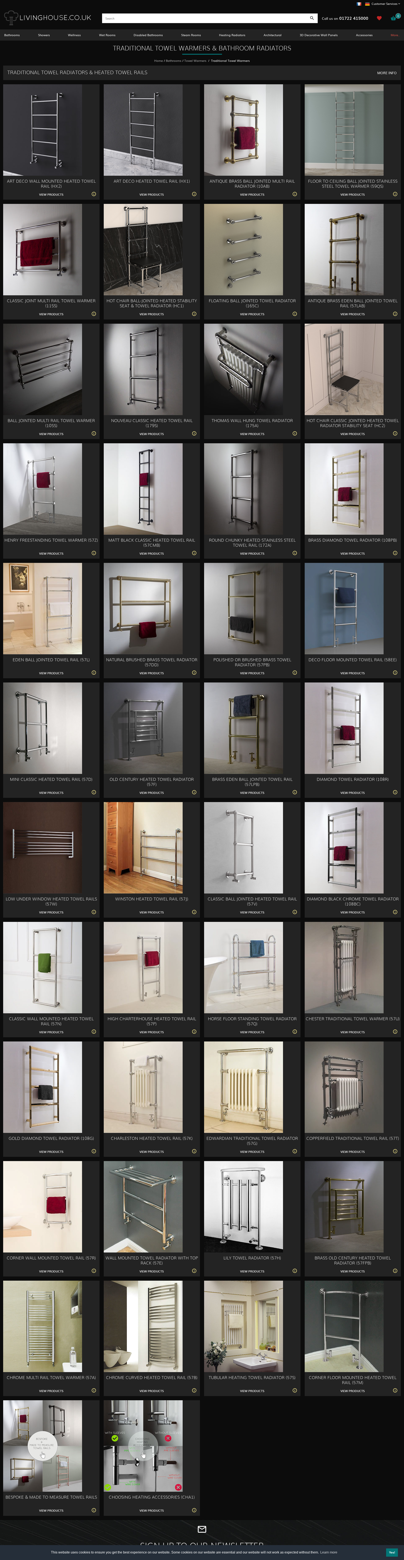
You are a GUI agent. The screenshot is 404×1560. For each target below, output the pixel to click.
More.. (395, 35)
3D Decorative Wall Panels (319, 35)
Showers (44, 35)
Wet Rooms (107, 35)
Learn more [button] (328, 1552)
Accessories (364, 35)
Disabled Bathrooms (148, 35)
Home (158, 60)
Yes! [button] (392, 1552)
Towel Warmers (195, 60)
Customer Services (384, 3)
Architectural (273, 35)
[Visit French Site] (358, 3)
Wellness (74, 35)
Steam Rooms (191, 35)
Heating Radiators (232, 35)
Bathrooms (12, 35)
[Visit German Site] (367, 3)
